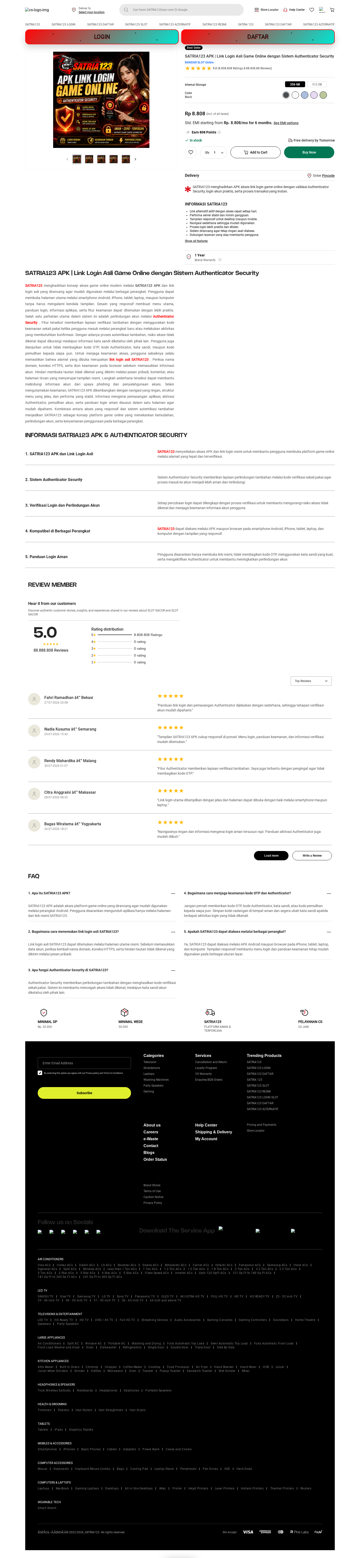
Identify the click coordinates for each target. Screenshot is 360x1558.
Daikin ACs (87, 1265)
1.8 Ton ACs (220, 1269)
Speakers (44, 1324)
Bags (120, 1469)
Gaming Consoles (220, 1320)
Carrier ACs (201, 1265)
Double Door (180, 1347)
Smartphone (152, 1068)
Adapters (129, 1449)
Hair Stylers (84, 1410)
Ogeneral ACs (47, 1269)
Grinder (79, 1371)
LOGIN (102, 37)
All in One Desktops (139, 1488)
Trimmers (44, 1410)
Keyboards (61, 1469)
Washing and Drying (146, 1343)
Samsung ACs (277, 1265)
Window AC (93, 1343)
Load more (271, 855)
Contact (151, 1146)
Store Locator (269, 10)
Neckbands (85, 1390)
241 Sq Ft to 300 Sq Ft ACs (102, 1277)
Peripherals (188, 1469)
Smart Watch (47, 1508)
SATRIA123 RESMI (214, 24)
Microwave (115, 1371)
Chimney (92, 1367)
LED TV (43, 1320)
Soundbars (281, 1320)
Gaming (149, 1091)
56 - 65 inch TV (133, 1300)
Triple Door (203, 1347)
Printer (177, 1488)
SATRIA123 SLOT (136, 24)
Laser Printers (225, 1488)
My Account (206, 1139)
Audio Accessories (187, 1320)
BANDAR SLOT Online (199, 62)
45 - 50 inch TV (77, 1300)
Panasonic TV (145, 1296)
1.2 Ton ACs (172, 1269)
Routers (306, 1488)
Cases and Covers (179, 1449)
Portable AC (117, 1343)
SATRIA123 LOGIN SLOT (262, 1097)
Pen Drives (210, 1469)
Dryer (90, 1347)
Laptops (149, 1074)
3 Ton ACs (45, 1273)
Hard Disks (244, 1469)
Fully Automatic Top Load (185, 1343)
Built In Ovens (69, 1367)
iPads (59, 1429)
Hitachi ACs (224, 1265)
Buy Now (309, 152)
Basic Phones (91, 1449)
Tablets (43, 1429)
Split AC (73, 1343)
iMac (162, 1488)
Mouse (42, 1469)
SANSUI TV (46, 1296)
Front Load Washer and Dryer (59, 1347)
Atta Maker (45, 1367)
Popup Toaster (170, 1371)
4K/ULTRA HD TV (192, 1296)
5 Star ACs (131, 1273)
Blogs (149, 1153)
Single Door (156, 1347)
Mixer (246, 1371)
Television (150, 1062)
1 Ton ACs (150, 1269)
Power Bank (151, 1449)
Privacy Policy (153, 1203)
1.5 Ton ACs (196, 1269)
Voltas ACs (65, 1265)
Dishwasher (108, 1347)
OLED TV (167, 1296)
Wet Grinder (227, 1371)
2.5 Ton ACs (288, 1269)
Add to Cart (258, 152)
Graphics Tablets (81, 1429)
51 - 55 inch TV (105, 1300)
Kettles (96, 1371)
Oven (132, 1371)
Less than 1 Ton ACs (122, 1269)
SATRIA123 (32, 24)
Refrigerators (132, 1347)
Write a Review (312, 855)
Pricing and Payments (261, 1125)
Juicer (280, 1367)
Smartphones (47, 1449)
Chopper (111, 1367)
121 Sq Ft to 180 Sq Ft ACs (252, 1273)
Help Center (297, 10)
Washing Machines (156, 1079)
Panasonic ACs (250, 1265)
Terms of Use (152, 1191)
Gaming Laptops (87, 1488)
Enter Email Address (58, 1063)
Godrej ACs (150, 1265)
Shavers (63, 1410)
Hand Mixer (248, 1367)
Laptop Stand (164, 1469)
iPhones (69, 1449)
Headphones (108, 1390)
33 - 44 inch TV (49, 1300)
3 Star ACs (88, 1273)
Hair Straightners (111, 1410)
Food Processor (178, 1367)
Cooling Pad (139, 1469)
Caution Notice (153, 1197)
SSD (227, 1469)
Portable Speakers (158, 1390)
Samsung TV (86, 1296)
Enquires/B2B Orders (208, 1079)
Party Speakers (153, 1085)
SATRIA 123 (245, 24)
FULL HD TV (219, 1296)
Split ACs (70, 1269)
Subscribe (84, 1093)
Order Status (155, 1159)
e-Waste (151, 1139)
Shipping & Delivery (213, 1132)
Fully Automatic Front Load (274, 1343)
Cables (112, 1449)
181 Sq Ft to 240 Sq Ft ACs (57, 1277)
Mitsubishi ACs (175, 1265)
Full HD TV (127, 1320)
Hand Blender (224, 1367)
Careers (151, 1132)
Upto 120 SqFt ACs (212, 1273)
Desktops (112, 1488)
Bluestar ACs (127, 1265)
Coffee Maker (132, 1367)
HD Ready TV (63, 1320)
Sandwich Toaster (199, 1371)
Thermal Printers (282, 1488)
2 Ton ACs (242, 1269)
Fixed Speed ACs (157, 1273)
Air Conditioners (49, 1343)
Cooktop (154, 1367)
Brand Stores (152, 1185)
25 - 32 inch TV (287, 1296)
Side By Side (225, 1347)
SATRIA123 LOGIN (63, 24)
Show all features (196, 241)
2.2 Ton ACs (264, 1269)
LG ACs (106, 1265)
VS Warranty (203, 1074)
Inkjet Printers (198, 1488)
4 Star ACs (109, 1273)
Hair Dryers (138, 1410)
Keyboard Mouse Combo (92, 1469)
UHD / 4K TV (104, 1320)
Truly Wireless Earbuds (54, 1390)
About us (152, 1125)
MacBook (62, 1488)
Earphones (131, 1390)
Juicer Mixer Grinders (53, 1371)
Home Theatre (305, 1320)
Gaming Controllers (253, 1320)
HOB (266, 1367)
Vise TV (65, 1296)
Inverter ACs (183, 1273)
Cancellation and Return (211, 1062)
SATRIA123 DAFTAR (100, 24)
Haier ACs (301, 1265)
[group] (295, 84)
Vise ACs (44, 1265)
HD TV (239, 1296)
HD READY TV (260, 1296)
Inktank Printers (252, 1488)
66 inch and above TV (165, 1300)
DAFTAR (257, 37)
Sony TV (123, 1296)
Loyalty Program (206, 1068)
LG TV (106, 1296)
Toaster (148, 1371)
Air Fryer (202, 1367)
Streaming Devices (155, 1320)
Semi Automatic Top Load (229, 1343)
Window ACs (92, 1269)
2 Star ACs (66, 1273)
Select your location (92, 12)
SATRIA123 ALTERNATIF (175, 24)
